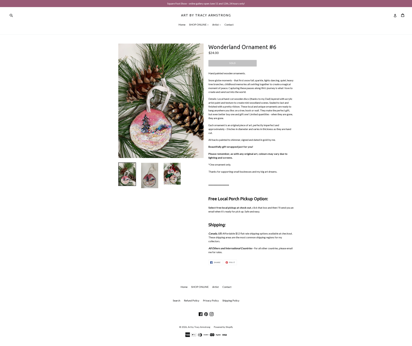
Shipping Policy (230, 300)
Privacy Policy (211, 300)
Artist (217, 24)
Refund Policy (191, 300)
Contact (229, 24)
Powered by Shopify (223, 327)
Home (181, 24)
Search (176, 300)
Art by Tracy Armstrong (206, 15)
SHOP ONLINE (199, 24)
